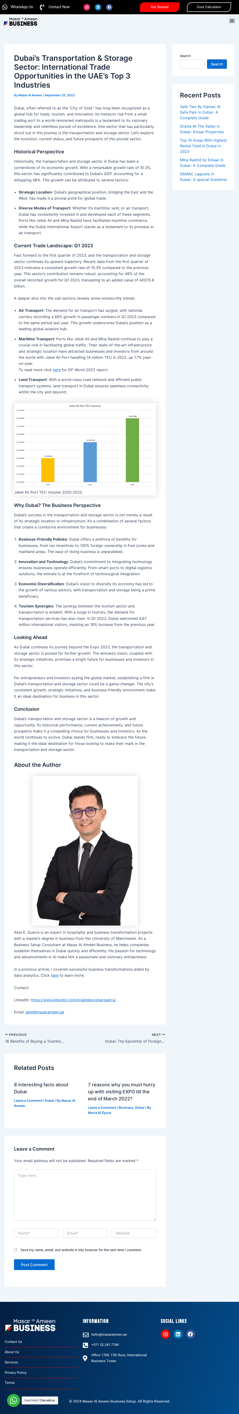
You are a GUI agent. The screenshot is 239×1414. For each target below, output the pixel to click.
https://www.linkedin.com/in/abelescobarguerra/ (73, 1000)
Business (126, 1107)
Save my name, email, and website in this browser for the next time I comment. (81, 1250)
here (57, 369)
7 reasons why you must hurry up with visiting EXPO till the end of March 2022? (121, 1092)
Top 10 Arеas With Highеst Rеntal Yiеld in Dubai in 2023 (203, 146)
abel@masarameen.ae (45, 1012)
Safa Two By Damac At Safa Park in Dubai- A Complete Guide (200, 112)
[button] (232, 21)
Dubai (49, 1100)
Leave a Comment (28, 1100)
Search (185, 56)
